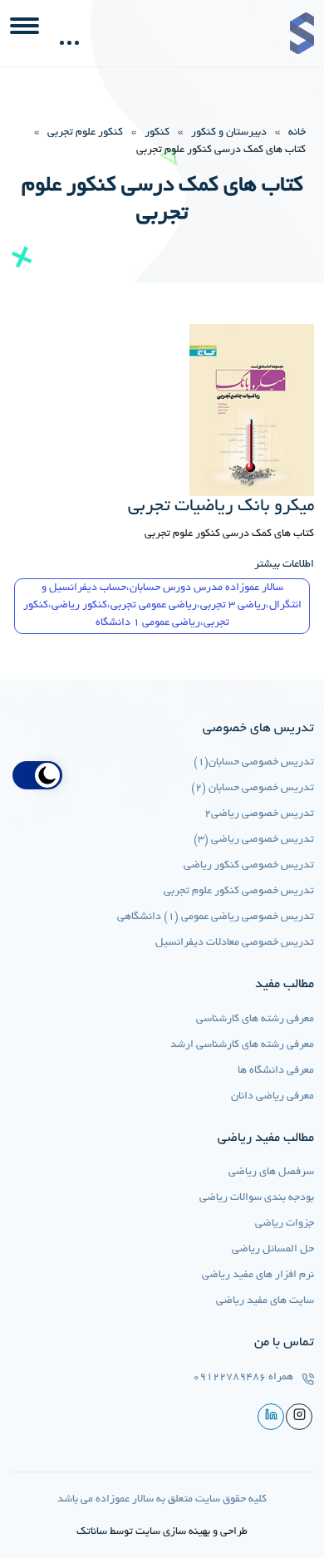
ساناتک (91, 1532)
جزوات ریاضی (284, 1224)
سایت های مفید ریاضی (265, 1301)
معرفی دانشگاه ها (276, 1071)
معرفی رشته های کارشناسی (255, 1019)
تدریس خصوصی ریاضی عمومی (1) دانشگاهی (215, 917)
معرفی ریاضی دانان (272, 1097)
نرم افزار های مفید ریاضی (258, 1275)
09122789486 (229, 1378)
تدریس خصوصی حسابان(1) (254, 763)
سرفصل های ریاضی (271, 1172)
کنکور (157, 133)
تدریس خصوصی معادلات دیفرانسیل (234, 943)
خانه (297, 133)
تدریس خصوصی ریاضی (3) (254, 840)
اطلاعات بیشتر (284, 565)
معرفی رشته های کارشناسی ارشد (242, 1045)
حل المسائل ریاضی (273, 1250)
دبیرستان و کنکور (229, 133)
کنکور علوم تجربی (85, 133)
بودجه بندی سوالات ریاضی (256, 1198)
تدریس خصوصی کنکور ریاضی (249, 866)
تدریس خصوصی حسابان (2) (252, 788)
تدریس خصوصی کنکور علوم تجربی (239, 891)
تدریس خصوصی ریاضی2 (259, 814)
